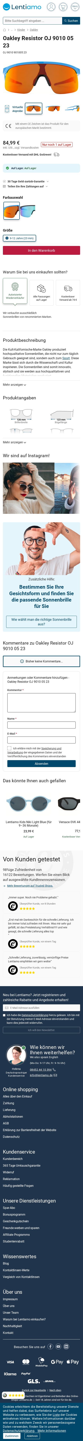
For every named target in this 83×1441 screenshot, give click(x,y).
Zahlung (8, 1103)
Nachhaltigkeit (12, 1326)
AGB (6, 1123)
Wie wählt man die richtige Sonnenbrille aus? (41, 622)
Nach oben (55, 1390)
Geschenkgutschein (16, 1221)
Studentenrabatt (13, 1241)
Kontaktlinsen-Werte (16, 1270)
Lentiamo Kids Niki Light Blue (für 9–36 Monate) (29, 823)
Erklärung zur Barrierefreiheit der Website (29, 1130)
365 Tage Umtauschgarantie (21, 1165)
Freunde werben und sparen (21, 1228)
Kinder (21, 29)
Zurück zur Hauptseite (34, 1390)
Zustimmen (12, 1436)
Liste (56, 1415)
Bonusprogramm (14, 1214)
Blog (6, 1263)
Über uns (8, 1306)
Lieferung (9, 1109)
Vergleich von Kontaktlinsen (21, 1277)
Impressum (10, 1299)
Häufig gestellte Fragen (18, 1186)
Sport (66, 358)
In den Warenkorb (41, 250)
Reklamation (11, 1179)
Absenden (41, 763)
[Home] (4, 30)
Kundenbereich (13, 1159)
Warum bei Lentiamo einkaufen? (24, 1319)
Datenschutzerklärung (18, 1431)
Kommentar (15, 690)
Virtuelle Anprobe (17, 109)
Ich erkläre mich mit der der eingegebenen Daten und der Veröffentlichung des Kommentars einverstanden (36, 752)
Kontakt (8, 1332)
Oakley (34, 29)
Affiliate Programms (16, 1234)
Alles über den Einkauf (17, 1096)
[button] (33, 108)
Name (11, 718)
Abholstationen (13, 1116)
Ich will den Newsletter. (41, 1030)
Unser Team (11, 1312)
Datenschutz (11, 1136)
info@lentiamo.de (41, 1075)
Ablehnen (32, 1436)
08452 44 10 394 (41, 1069)
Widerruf (8, 1172)
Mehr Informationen (52, 1431)
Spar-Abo (9, 1208)
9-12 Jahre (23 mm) (22, 238)
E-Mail (12, 733)
